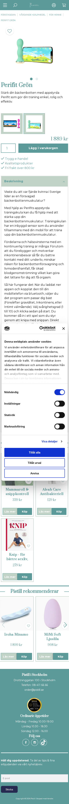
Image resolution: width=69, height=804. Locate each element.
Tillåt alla (34, 452)
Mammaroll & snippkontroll (17, 491)
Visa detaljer (50, 441)
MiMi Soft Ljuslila (52, 636)
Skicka (9, 789)
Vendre (50, 799)
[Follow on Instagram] (34, 742)
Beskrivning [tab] (13, 181)
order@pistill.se (34, 689)
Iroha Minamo (16, 634)
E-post (4, 771)
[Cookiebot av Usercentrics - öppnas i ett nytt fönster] (41, 328)
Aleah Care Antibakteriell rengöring (51, 494)
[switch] (59, 403)
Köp (24, 511)
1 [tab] (31, 79)
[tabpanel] (34, 48)
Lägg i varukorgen (43, 148)
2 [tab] (37, 79)
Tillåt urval (34, 462)
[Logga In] (54, 5)
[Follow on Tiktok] (43, 742)
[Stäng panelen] (63, 328)
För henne (55, 14)
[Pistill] (34, 5)
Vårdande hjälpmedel (32, 14)
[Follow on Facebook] (25, 742)
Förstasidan (8, 14)
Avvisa (34, 473)
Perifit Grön (8, 20)
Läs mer (9, 511)
